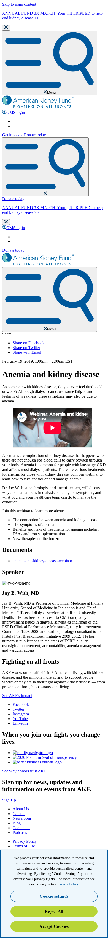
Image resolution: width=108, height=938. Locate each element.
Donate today (35, 135)
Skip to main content (19, 4)
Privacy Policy (25, 841)
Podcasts (20, 832)
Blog (17, 823)
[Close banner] (6, 28)
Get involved (13, 135)
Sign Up (9, 800)
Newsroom (22, 818)
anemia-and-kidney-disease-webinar (42, 561)
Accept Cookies (54, 926)
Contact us (21, 827)
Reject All (54, 911)
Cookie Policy (68, 884)
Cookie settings (54, 896)
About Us (21, 809)
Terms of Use (24, 846)
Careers (19, 813)
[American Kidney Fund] (38, 107)
